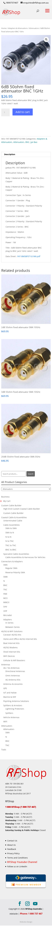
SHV (5, 606)
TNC (5, 589)
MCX (5, 598)
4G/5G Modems (10, 647)
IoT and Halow (10, 692)
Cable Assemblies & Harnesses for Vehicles (25, 557)
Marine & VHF (9, 697)
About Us (11, 844)
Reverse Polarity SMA (15, 572)
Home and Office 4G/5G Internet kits (20, 639)
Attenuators (34, 28)
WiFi (5, 721)
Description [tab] (9, 154)
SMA (5, 564)
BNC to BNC (10, 549)
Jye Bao (34, 142)
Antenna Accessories (13, 684)
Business (5, 496)
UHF (5, 611)
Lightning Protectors (14, 708)
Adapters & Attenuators (17, 28)
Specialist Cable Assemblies (16, 554)
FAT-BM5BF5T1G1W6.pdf (28, 256)
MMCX (6, 602)
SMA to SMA (11, 528)
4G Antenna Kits (12, 679)
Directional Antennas (15, 671)
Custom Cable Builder (11, 505)
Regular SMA (11, 568)
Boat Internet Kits (11, 643)
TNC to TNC (10, 545)
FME (5, 594)
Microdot (7, 615)
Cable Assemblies (11, 525)
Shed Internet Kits (11, 651)
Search (30, 474)
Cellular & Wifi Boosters (14, 660)
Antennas (5, 664)
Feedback (11, 849)
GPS (5, 688)
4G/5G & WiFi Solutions (11, 631)
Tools (3, 749)
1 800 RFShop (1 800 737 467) (20, 806)
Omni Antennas (12, 675)
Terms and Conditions (17, 857)
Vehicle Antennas (11, 717)
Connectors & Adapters (12, 561)
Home (3, 28)
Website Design (26, 922)
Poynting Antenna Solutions (16, 701)
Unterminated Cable (12, 520)
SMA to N (9, 532)
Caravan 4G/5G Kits (12, 634)
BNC (27, 142)
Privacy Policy (13, 853)
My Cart (6, 501)
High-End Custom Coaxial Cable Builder (21, 508)
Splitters (9, 713)
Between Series (12, 627)
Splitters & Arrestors (12, 705)
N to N (8, 537)
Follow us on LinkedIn (17, 866)
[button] (46, 39)
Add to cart (23, 112)
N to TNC (9, 541)
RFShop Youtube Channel (22, 862)
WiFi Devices (9, 656)
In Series (9, 622)
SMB (5, 576)
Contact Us (12, 840)
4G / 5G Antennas (11, 668)
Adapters (7, 619)
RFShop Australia (33, 909)
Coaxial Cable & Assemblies (14, 517)
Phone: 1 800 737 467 (31, 913)
